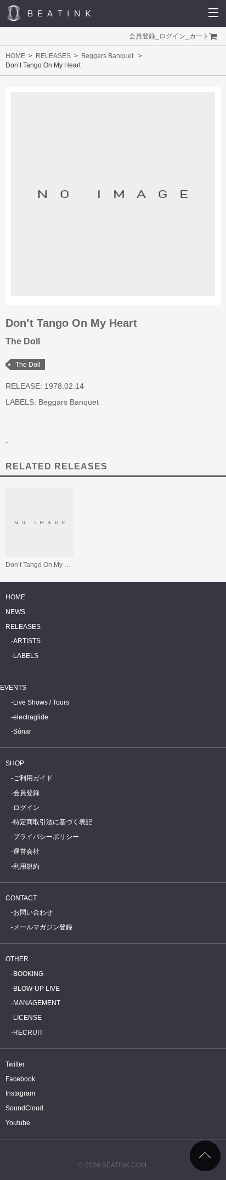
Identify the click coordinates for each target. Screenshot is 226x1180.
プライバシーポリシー (46, 837)
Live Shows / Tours (41, 702)
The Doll (28, 364)
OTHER (17, 959)
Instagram (20, 1093)
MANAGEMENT (36, 1003)
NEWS (15, 612)
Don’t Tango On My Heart (43, 565)
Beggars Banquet (107, 56)
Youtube (17, 1123)
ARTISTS (27, 641)
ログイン (172, 36)
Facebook (20, 1079)
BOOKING (28, 974)
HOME (15, 56)
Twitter (15, 1064)
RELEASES (53, 56)
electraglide (30, 717)
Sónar (22, 731)
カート (199, 36)
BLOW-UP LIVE (36, 988)
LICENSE (27, 1018)
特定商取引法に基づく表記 (52, 822)
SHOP (14, 763)
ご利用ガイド (33, 778)
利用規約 (26, 866)
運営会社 (26, 851)
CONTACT (21, 898)
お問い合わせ (33, 912)
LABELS (25, 656)
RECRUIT (28, 1032)
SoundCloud (24, 1108)
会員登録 (142, 36)
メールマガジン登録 (42, 927)
